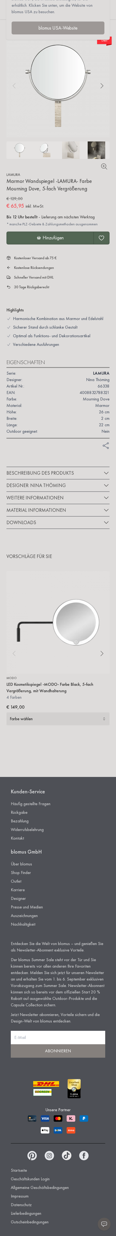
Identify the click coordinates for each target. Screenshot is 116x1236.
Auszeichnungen (24, 915)
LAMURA (13, 174)
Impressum (20, 1196)
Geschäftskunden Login (30, 1179)
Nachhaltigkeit (23, 924)
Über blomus (21, 864)
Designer (18, 898)
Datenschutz (21, 1204)
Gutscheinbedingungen (30, 1222)
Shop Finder (21, 872)
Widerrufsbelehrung (27, 829)
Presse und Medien (27, 907)
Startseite (19, 1170)
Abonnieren (58, 1051)
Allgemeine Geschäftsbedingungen (40, 1187)
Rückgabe (19, 812)
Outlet (16, 881)
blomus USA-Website (58, 28)
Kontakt (17, 838)
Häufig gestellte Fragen (30, 804)
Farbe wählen (21, 719)
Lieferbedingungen (26, 1213)
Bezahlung (20, 821)
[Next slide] (102, 85)
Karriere (18, 890)
